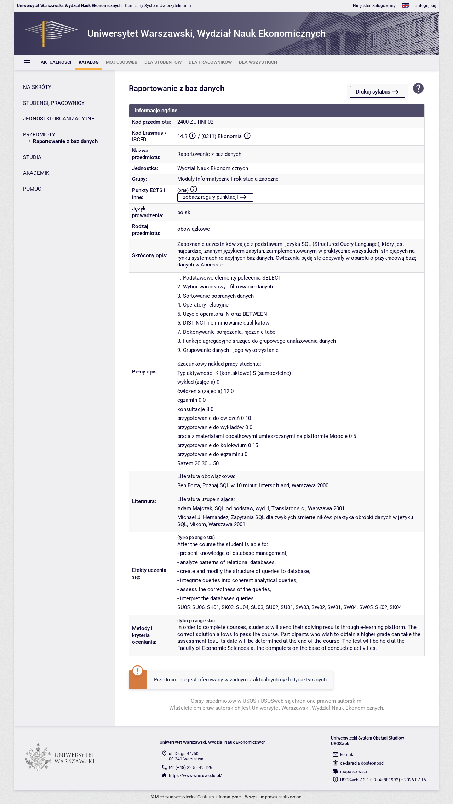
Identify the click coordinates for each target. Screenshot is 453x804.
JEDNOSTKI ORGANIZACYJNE (58, 119)
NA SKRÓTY (37, 87)
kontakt (347, 754)
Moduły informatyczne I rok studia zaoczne (228, 179)
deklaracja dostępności (362, 763)
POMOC (32, 189)
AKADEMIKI (37, 173)
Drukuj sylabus (373, 92)
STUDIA (32, 157)
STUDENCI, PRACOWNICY (54, 103)
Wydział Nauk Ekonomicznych (212, 168)
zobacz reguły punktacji (210, 197)
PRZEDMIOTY (39, 134)
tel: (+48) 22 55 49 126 (190, 767)
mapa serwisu (353, 771)
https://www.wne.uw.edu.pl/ (195, 775)
